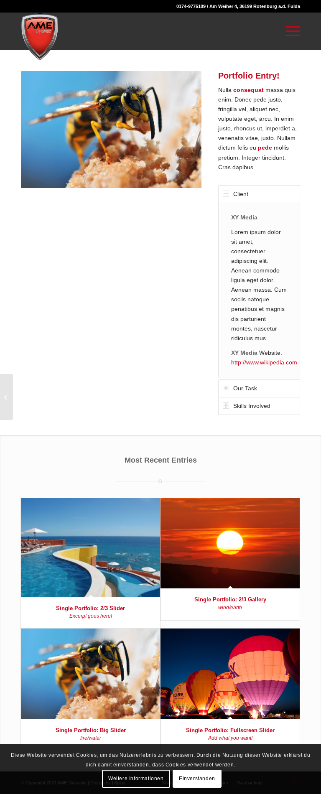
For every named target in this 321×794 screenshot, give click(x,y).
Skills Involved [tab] (251, 405)
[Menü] (288, 31)
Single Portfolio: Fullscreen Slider (230, 730)
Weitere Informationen (136, 778)
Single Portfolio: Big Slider (91, 730)
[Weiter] (182, 129)
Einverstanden (197, 778)
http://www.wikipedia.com (264, 362)
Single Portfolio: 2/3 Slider (90, 608)
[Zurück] (39, 129)
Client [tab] (240, 194)
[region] (259, 290)
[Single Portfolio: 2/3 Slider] (90, 547)
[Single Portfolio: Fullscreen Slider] (230, 674)
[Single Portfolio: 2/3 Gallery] (230, 543)
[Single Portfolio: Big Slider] (90, 674)
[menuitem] (288, 31)
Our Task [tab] (245, 388)
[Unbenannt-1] (40, 36)
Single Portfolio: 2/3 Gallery (230, 599)
